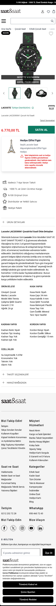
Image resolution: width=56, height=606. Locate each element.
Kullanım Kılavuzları (38, 460)
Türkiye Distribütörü (21, 107)
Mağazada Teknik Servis (12, 487)
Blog (31, 501)
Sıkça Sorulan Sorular (11, 430)
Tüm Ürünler (35, 479)
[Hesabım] (42, 11)
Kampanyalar (35, 487)
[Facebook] (4, 528)
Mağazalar (6, 479)
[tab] (28, 222)
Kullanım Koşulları (10, 433)
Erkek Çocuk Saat (37, 29)
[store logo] (11, 11)
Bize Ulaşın (37, 520)
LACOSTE (6, 107)
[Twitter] (13, 528)
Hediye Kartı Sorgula (39, 453)
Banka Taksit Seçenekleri (41, 438)
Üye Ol (48, 553)
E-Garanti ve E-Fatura (39, 456)
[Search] (52, 21)
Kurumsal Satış (8, 483)
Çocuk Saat (20, 29)
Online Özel (34, 494)
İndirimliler (34, 490)
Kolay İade (34, 445)
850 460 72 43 (36, 513)
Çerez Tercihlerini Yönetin (13, 448)
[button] (3, 93)
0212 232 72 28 (8, 513)
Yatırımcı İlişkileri (9, 490)
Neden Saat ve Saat (10, 475)
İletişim (4, 426)
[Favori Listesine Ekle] (51, 33)
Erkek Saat (34, 472)
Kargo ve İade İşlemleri (40, 434)
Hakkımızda (7, 472)
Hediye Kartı (35, 498)
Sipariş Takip (35, 449)
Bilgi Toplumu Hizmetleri (12, 445)
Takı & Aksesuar (36, 483)
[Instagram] (22, 528)
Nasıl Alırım (34, 430)
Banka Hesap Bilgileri (39, 441)
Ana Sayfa (6, 29)
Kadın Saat (34, 475)
